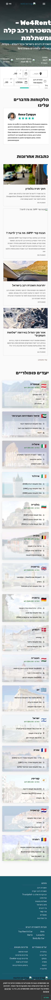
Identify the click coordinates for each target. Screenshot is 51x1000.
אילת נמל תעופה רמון (33, 738)
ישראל (36, 718)
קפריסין (35, 778)
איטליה (35, 444)
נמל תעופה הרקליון (34, 702)
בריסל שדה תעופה (34, 546)
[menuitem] (8, 4)
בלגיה (36, 535)
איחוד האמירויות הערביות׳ (25, 415)
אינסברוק (38, 403)
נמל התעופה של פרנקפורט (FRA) (28, 617)
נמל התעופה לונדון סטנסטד (31, 586)
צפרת (36, 750)
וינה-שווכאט (37, 395)
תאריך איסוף (25, 70)
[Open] (20, 74)
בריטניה (35, 566)
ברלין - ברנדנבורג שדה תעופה (30, 608)
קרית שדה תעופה (35, 733)
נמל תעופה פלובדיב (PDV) (31, 524)
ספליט (39, 823)
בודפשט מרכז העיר (34, 673)
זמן (20, 70)
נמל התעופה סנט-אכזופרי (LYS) (29, 767)
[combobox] (35, 73)
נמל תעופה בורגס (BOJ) (32, 519)
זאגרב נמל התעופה (34, 818)
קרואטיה (34, 810)
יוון (38, 689)
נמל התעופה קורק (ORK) (32, 489)
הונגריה (35, 658)
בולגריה (35, 504)
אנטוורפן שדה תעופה (33, 555)
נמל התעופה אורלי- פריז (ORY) (29, 762)
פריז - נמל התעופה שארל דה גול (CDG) (26, 758)
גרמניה (35, 597)
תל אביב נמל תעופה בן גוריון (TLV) (28, 729)
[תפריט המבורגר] (44, 4)
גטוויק (39, 582)
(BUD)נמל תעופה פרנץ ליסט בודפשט (27, 668)
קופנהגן (38, 637)
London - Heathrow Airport (29, 577)
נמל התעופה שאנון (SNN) (32, 493)
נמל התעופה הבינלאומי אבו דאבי (29, 428)
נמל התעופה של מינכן (33, 613)
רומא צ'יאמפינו (36, 464)
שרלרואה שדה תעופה (33, 551)
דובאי (39, 433)
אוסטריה (34, 384)
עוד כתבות (43, 360)
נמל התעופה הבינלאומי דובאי (30, 424)
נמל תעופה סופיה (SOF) (32, 515)
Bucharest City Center (31, 852)
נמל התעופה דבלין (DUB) (32, 484)
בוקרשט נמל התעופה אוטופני (30, 847)
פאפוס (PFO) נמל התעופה (31, 793)
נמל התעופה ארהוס (34, 646)
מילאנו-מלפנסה (35, 459)
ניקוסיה (38, 798)
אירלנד (35, 476)
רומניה (35, 839)
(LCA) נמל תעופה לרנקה (32, 789)
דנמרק (35, 629)
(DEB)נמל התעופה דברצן (32, 677)
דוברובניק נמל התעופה (33, 827)
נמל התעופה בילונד (34, 642)
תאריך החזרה (22, 79)
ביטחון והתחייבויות (20, 965)
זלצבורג (38, 399)
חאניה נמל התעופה (34, 707)
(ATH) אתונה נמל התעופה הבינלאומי (27, 698)
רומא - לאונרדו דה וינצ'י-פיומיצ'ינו (29, 455)
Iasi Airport (36, 856)
